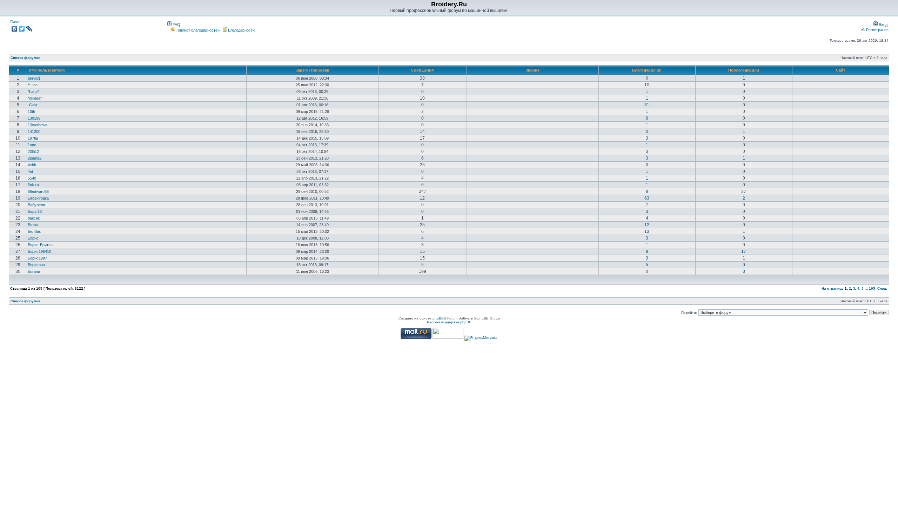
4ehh (32, 165)
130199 (34, 118)
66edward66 (38, 191)
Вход (882, 24)
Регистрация (877, 30)
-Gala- (33, 105)
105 (872, 288)
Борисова (36, 265)
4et (30, 171)
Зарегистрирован (312, 70)
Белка (33, 225)
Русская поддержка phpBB (449, 322)
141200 (34, 131)
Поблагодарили (743, 70)
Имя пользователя (47, 70)
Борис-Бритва (40, 245)
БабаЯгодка (38, 198)
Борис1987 (37, 258)
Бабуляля (36, 205)
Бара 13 (35, 211)
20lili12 (33, 151)
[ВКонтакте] (14, 28)
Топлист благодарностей (198, 30)
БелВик (34, 231)
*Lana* (33, 91)
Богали (34, 271)
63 (646, 198)
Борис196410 (39, 251)
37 (743, 191)
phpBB (438, 318)
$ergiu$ (34, 78)
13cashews (37, 125)
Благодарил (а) (647, 70)
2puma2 (34, 158)
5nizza (33, 185)
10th (31, 111)
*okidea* (35, 98)
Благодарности (241, 30)
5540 (32, 178)
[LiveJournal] (29, 28)
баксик (34, 218)
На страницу (833, 288)
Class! (14, 22)
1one (32, 145)
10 (646, 84)
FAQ (176, 24)
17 (743, 251)
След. (882, 288)
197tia (33, 138)
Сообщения (422, 70)
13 (646, 231)
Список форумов (25, 58)
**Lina (33, 85)
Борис (33, 238)
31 (646, 104)
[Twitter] (22, 28)
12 (646, 224)
